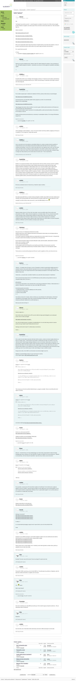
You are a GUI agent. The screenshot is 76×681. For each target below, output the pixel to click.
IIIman (20, 448)
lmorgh (21, 509)
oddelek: (29, 674)
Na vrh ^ (73, 679)
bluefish (32, 53)
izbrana (21, 17)
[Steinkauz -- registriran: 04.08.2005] (17, 228)
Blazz (48, 654)
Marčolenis (18, 660)
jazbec (21, 395)
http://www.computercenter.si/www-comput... (24, 38)
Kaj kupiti (22, 647)
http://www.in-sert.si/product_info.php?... (24, 319)
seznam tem (66, 39)
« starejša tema (23, 674)
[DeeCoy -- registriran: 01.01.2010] (17, 263)
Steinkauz (21, 227)
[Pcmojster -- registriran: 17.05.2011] (17, 602)
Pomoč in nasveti (26, 53)
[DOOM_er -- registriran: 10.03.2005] (17, 75)
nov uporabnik (67, 27)
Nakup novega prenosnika (22, 659)
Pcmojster (22, 601)
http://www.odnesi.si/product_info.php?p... (24, 438)
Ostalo (2, 27)
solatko (21, 126)
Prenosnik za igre (20, 650)
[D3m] (17, 555)
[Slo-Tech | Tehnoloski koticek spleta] (7, 6)
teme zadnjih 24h (5, 18)
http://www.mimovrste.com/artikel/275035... (24, 504)
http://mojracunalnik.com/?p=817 (22, 33)
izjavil (29, 364)
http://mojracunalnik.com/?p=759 (31, 355)
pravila (3, 28)
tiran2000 (49, 645)
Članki (2, 21)
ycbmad (17, 651)
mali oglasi (4, 17)
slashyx (17, 646)
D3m (20, 554)
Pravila (2, 679)
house (21, 427)
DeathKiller (22, 89)
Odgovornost (18, 679)
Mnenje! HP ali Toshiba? (22, 663)
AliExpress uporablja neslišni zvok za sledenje (28, 0)
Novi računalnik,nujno (21, 645)
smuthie (17, 664)
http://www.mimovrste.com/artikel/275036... (24, 36)
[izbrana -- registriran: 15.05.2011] (17, 17)
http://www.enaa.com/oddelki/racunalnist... (24, 96)
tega (35, 452)
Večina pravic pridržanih (9, 679)
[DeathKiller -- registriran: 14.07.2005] (17, 90)
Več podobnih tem (17, 669)
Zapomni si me (68, 18)
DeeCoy (21, 263)
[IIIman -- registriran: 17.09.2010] (17, 449)
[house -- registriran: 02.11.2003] (17, 428)
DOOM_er (21, 74)
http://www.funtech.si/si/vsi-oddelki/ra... (23, 433)
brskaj (3, 24)
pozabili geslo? (67, 28)
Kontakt (29, 679)
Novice (2, 12)
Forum (2, 15)
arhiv (3, 13)
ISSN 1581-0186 (35, 679)
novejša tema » (52, 674)
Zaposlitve (3, 23)
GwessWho (18, 655)
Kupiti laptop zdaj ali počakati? (24, 654)
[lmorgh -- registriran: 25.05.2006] (17, 510)
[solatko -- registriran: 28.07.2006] (17, 127)
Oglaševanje (24, 679)
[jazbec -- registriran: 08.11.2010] (17, 396)
